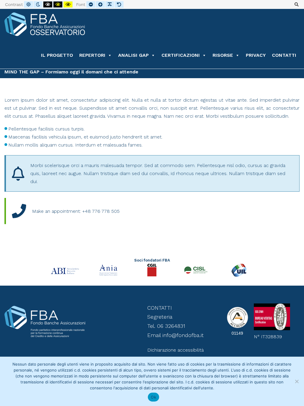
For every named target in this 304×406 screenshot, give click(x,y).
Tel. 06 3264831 (166, 326)
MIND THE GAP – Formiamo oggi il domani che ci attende (71, 72)
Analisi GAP (133, 55)
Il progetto (57, 55)
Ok (153, 397)
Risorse (223, 55)
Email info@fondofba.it (175, 335)
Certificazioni (181, 55)
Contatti (284, 55)
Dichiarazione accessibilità (175, 350)
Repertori (92, 55)
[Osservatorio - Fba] (44, 24)
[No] (297, 381)
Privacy (256, 55)
